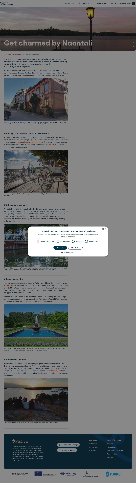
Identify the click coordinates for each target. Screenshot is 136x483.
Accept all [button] (60, 247)
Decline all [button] (75, 247)
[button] (68, 253)
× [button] (105, 229)
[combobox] (103, 229)
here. (73, 236)
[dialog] (68, 241)
